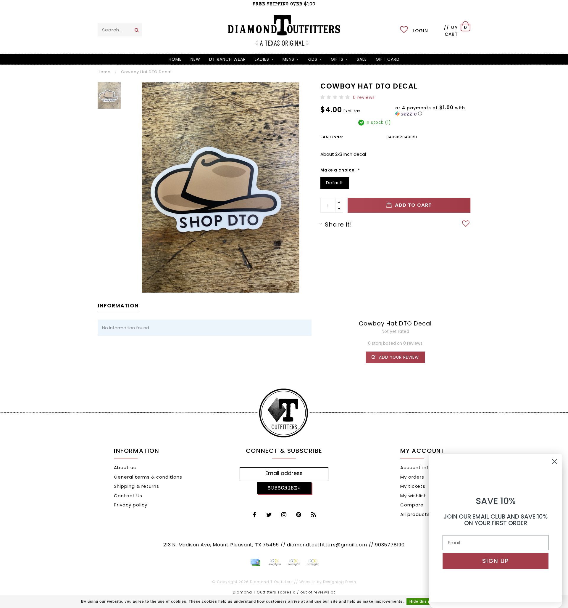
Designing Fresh (339, 581)
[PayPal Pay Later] (293, 562)
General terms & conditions (148, 477)
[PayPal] (274, 562)
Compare (412, 505)
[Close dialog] (554, 461)
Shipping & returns (136, 486)
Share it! (338, 224)
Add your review (398, 357)
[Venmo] (313, 562)
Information (118, 305)
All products (415, 514)
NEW (195, 59)
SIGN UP (495, 561)
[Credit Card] (255, 562)
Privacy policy (130, 505)
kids (312, 59)
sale (362, 59)
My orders (412, 477)
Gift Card (388, 59)
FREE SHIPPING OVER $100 (284, 4)
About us (125, 467)
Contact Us (128, 496)
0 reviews (364, 97)
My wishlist (413, 496)
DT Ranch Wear (227, 59)
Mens (288, 59)
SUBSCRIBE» (284, 488)
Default (334, 183)
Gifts (337, 59)
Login (420, 31)
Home (175, 59)
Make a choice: (339, 170)
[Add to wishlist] (466, 224)
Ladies (262, 59)
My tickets (412, 486)
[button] (435, 111)
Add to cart (412, 205)
